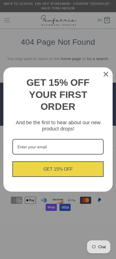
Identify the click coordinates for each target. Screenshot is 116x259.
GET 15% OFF (58, 169)
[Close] (106, 74)
